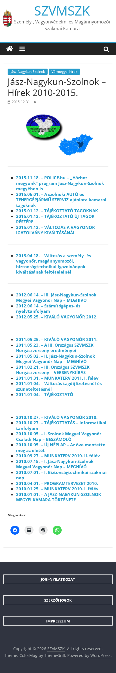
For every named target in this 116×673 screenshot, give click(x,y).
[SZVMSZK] (9, 49)
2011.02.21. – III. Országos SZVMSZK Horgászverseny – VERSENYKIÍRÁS (53, 369)
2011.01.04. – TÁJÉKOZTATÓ (44, 394)
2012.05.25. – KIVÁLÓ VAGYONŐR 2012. (56, 317)
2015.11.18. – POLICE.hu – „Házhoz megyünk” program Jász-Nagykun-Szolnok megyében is (60, 183)
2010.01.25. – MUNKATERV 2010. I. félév (57, 488)
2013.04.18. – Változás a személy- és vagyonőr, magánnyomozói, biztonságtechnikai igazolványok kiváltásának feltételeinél (53, 264)
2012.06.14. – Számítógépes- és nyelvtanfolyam (48, 308)
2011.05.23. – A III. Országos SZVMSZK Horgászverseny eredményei (54, 347)
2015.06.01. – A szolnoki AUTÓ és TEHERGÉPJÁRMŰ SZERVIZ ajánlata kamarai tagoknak (61, 199)
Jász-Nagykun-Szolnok (27, 71)
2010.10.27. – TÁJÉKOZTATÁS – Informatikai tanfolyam (61, 425)
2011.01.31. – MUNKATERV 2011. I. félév (57, 378)
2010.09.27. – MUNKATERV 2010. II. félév (58, 455)
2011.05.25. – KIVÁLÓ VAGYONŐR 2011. (56, 339)
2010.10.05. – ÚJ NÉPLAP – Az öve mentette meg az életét (60, 447)
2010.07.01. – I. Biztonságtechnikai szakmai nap (61, 475)
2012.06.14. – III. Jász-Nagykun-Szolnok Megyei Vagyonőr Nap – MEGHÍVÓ (56, 297)
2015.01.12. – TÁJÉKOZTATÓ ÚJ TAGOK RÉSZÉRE (55, 219)
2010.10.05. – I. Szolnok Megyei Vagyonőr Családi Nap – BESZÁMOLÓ (58, 436)
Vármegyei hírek (64, 71)
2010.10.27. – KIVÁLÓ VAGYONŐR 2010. (56, 417)
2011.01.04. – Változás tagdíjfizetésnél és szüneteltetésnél (59, 386)
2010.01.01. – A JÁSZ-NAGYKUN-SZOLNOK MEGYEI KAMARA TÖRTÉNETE (58, 497)
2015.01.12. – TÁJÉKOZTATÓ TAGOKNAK (57, 210)
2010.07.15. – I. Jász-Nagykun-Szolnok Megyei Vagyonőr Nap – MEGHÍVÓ (54, 464)
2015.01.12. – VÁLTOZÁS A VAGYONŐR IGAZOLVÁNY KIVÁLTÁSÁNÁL (55, 230)
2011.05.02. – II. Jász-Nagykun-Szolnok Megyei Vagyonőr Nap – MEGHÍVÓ (55, 358)
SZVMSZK (62, 10)
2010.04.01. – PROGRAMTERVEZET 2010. (57, 483)
